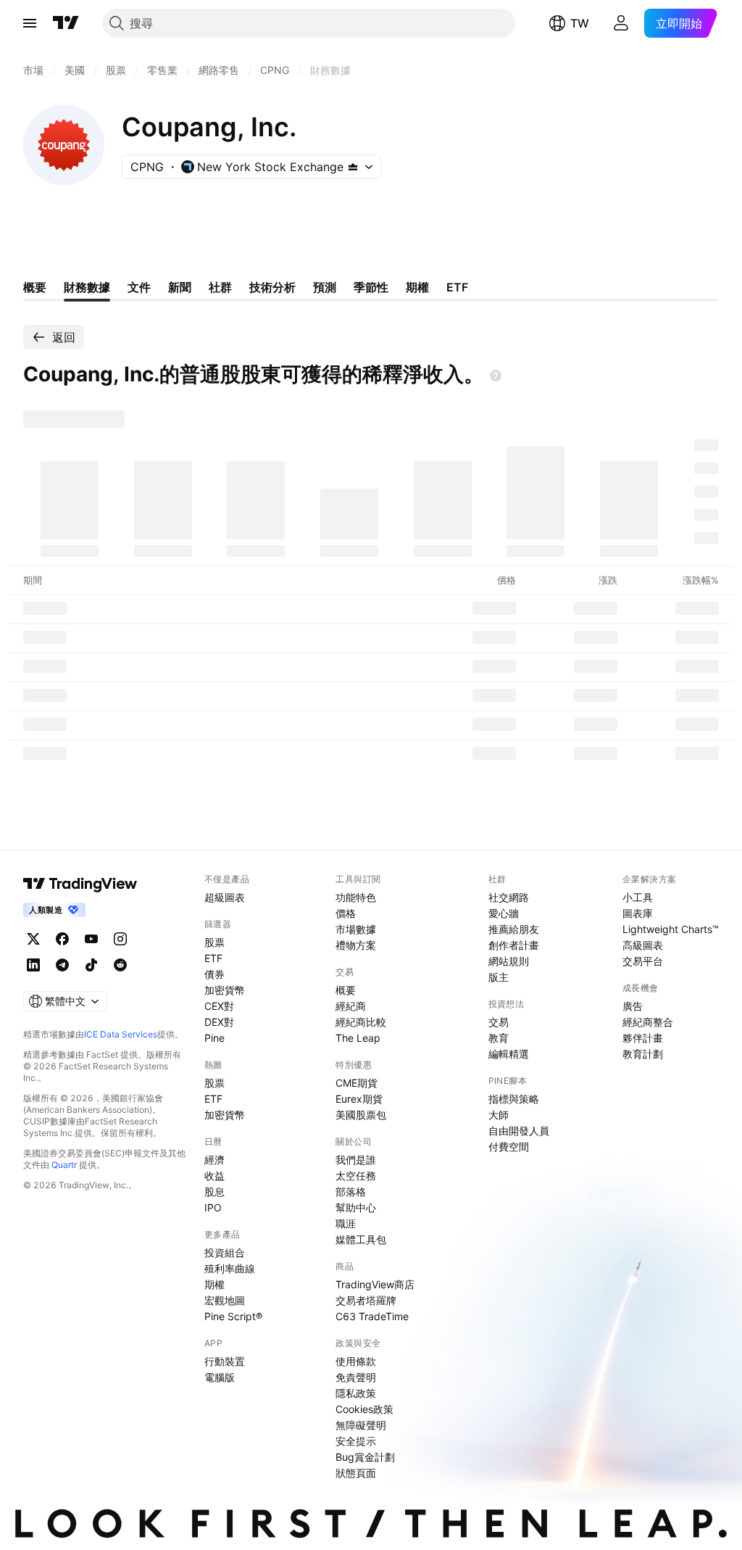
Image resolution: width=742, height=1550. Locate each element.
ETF (213, 958)
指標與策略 (513, 1099)
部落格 (350, 1191)
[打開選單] (29, 23)
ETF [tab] (457, 287)
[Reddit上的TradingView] (120, 965)
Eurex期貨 (359, 1099)
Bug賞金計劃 (365, 1457)
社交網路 (508, 897)
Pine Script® (233, 1316)
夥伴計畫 (642, 1038)
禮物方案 (355, 945)
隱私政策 (355, 1393)
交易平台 (642, 961)
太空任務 (355, 1175)
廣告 (632, 1006)
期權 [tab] (417, 287)
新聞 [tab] (179, 287)
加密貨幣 (224, 990)
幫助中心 (355, 1207)
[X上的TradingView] (33, 939)
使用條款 (355, 1361)
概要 (345, 990)
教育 (498, 1038)
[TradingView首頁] (66, 23)
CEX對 (219, 1006)
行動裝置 (224, 1361)
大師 (498, 1114)
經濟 (214, 1159)
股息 (214, 1191)
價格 (345, 913)
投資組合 (224, 1252)
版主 (498, 977)
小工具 (637, 897)
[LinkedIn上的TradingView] (33, 965)
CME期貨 (356, 1083)
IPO (213, 1207)
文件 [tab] (139, 287)
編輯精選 (508, 1054)
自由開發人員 (518, 1130)
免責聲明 (355, 1377)
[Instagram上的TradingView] (120, 939)
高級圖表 (642, 945)
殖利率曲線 (229, 1268)
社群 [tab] (220, 287)
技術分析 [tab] (272, 287)
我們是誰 (355, 1159)
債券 (214, 974)
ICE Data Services (120, 1034)
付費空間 (508, 1146)
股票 (214, 942)
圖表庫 (637, 913)
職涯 (345, 1223)
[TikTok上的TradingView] (91, 965)
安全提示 (355, 1441)
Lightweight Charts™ (670, 929)
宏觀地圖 (224, 1300)
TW (579, 23)
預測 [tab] (324, 287)
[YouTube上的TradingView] (91, 939)
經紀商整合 (647, 1022)
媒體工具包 (360, 1239)
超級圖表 (224, 897)
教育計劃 (642, 1054)
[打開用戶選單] (620, 23)
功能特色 (355, 897)
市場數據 (355, 929)
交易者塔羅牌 (365, 1300)
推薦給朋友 (513, 929)
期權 (214, 1284)
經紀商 (350, 1006)
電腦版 (219, 1377)
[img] (352, 166)
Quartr (64, 1164)
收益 (214, 1175)
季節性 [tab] (371, 287)
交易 (498, 1022)
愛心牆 (503, 913)
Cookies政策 (364, 1409)
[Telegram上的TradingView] (62, 965)
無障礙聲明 (360, 1425)
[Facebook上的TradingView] (62, 939)
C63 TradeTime (372, 1316)
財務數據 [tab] (87, 287)
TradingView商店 (374, 1284)
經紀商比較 (360, 1022)
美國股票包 (360, 1114)
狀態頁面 (355, 1473)
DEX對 (219, 1022)
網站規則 (508, 961)
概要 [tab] (34, 287)
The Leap (357, 1038)
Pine (214, 1038)
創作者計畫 (513, 945)
